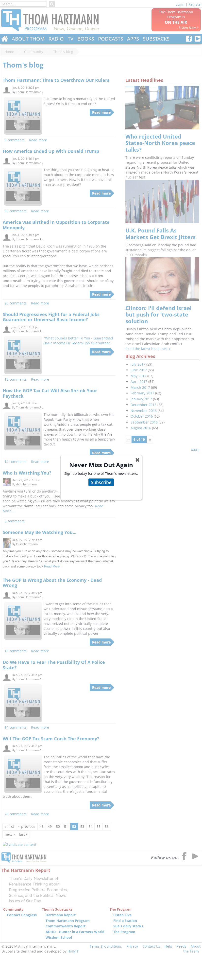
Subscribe (101, 482)
